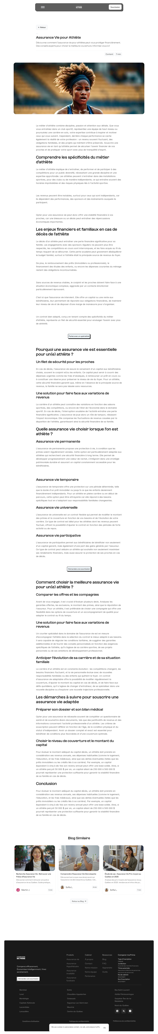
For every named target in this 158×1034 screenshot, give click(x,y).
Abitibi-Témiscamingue (124, 994)
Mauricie (70, 1007)
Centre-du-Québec (75, 1011)
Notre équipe (91, 972)
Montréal (23, 990)
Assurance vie (73, 959)
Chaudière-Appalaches (76, 994)
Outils (105, 972)
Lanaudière (24, 1011)
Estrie (69, 990)
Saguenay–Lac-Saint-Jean (77, 1003)
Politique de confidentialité (79, 1021)
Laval (21, 994)
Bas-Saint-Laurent (122, 990)
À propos (89, 959)
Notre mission (91, 968)
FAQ (104, 963)
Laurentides (24, 1007)
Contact (88, 963)
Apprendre (107, 968)
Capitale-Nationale (27, 1003)
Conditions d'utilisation (30, 1021)
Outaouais (71, 998)
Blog (104, 959)
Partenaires (90, 976)
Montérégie (24, 998)
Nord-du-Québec (122, 1005)
